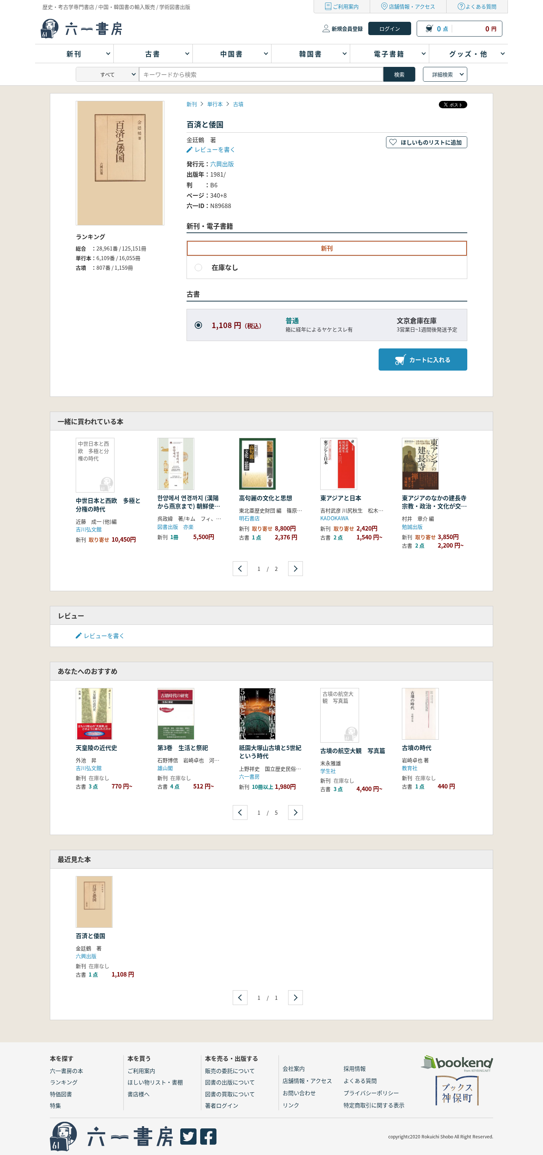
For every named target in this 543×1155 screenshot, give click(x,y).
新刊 (192, 104)
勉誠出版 (412, 526)
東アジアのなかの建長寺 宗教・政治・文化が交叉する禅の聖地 (437, 506)
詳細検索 (442, 74)
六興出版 (222, 163)
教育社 (409, 767)
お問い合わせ (299, 1093)
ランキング (64, 1082)
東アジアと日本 (340, 497)
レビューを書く (104, 635)
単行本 (215, 104)
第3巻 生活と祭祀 (182, 747)
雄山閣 (165, 767)
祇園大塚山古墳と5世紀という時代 (270, 751)
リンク (291, 1105)
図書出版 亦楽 (175, 526)
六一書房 (249, 776)
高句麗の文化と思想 (265, 497)
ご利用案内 (346, 6)
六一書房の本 (66, 1070)
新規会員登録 (347, 28)
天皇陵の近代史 (96, 747)
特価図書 (61, 1094)
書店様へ (138, 1094)
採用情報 (355, 1068)
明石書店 (249, 518)
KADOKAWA (334, 518)
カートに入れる (430, 359)
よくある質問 (480, 6)
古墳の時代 (416, 747)
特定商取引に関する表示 (374, 1105)
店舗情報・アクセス (412, 6)
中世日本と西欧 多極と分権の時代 (108, 504)
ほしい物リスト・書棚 (155, 1082)
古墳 (238, 104)
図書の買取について (230, 1094)
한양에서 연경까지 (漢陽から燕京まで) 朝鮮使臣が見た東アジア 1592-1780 (188, 510)
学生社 (328, 770)
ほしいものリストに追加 (431, 142)
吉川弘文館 (89, 529)
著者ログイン (221, 1105)
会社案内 (294, 1068)
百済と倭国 (90, 935)
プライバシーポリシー (371, 1093)
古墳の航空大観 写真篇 (352, 750)
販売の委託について (230, 1070)
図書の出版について (230, 1082)
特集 (55, 1105)
